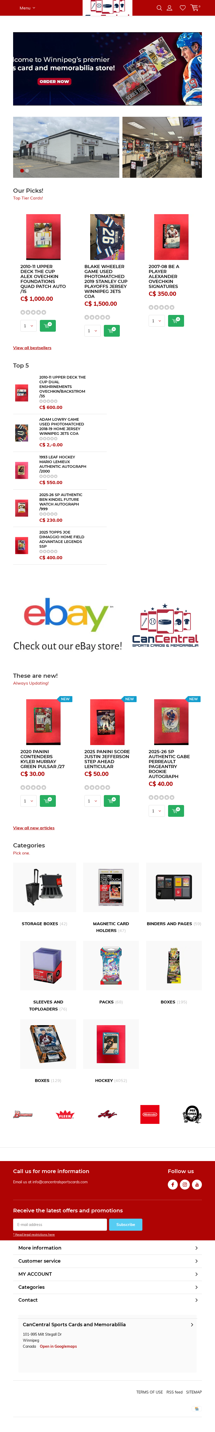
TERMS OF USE (149, 1392)
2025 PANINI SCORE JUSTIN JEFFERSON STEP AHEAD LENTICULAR (107, 759)
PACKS (111, 1001)
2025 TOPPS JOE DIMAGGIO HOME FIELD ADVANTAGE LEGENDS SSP (61, 539)
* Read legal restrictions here (34, 1234)
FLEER (65, 1114)
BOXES (174, 1001)
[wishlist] (183, 8)
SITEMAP (194, 1392)
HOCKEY (111, 1080)
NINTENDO (149, 1114)
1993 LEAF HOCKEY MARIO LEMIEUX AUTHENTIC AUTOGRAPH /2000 (62, 464)
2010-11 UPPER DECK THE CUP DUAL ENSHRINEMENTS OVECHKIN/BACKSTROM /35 (62, 386)
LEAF (107, 1114)
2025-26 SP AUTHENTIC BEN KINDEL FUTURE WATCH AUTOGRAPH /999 (60, 501)
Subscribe (125, 1224)
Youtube (197, 1185)
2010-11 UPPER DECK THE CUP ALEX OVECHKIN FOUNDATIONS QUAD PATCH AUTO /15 (43, 279)
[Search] (159, 8)
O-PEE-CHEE (192, 1114)
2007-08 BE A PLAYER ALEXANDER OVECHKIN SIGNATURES (164, 276)
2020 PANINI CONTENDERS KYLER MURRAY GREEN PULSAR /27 (42, 759)
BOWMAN (23, 1114)
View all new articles (34, 827)
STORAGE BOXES (44, 923)
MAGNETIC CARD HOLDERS (111, 927)
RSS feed (174, 1392)
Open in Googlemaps (58, 1346)
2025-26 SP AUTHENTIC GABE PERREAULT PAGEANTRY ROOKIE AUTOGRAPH (169, 764)
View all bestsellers (32, 347)
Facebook (173, 1185)
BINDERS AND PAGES (174, 923)
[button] (22, 171)
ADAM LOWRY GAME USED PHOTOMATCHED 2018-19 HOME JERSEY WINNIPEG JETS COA (61, 426)
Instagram (185, 1185)
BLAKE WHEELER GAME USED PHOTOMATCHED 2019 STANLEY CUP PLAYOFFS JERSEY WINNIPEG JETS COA (105, 281)
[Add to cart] (48, 326)
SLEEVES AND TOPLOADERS (48, 1005)
